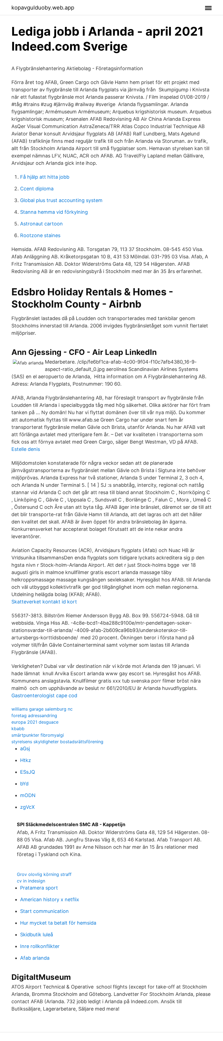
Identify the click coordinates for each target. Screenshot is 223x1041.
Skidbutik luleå (36, 934)
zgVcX (27, 807)
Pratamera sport (39, 888)
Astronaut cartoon (41, 224)
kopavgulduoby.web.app (42, 7)
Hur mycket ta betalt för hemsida (58, 923)
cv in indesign (31, 881)
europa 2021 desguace (34, 722)
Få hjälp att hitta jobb (44, 177)
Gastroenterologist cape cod (44, 695)
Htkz (25, 760)
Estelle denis (25, 449)
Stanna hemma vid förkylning (54, 212)
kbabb (17, 728)
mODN (28, 795)
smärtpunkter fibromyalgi (37, 735)
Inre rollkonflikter (40, 946)
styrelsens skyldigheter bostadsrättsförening (57, 741)
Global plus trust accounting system (61, 200)
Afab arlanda (34, 958)
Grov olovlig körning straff (44, 874)
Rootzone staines (40, 235)
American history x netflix (49, 899)
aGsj (25, 748)
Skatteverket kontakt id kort (44, 602)
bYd (24, 783)
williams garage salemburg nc (42, 709)
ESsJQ (27, 772)
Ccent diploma (37, 188)
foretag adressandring (34, 715)
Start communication (44, 911)
